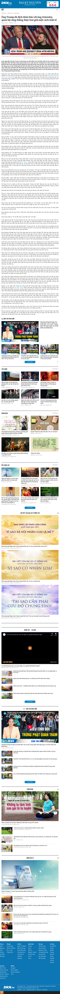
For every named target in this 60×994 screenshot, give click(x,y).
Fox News (24, 162)
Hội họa (29, 948)
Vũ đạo (29, 958)
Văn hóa (42, 502)
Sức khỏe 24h (3, 978)
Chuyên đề (19, 956)
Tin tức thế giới (10, 946)
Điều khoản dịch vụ (31, 989)
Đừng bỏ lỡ (30, 858)
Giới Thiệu (10, 5)
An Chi (3, 22)
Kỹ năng (3, 387)
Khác (15, 839)
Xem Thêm (30, 362)
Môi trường (42, 387)
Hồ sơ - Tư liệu (9, 950)
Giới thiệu (19, 989)
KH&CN (12, 966)
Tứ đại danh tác (20, 954)
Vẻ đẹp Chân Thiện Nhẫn (6, 435)
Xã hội (1, 950)
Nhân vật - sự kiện (5, 667)
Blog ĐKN (52, 958)
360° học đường (42, 958)
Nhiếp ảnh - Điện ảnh (32, 952)
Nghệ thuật (33, 455)
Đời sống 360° (53, 946)
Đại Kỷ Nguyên (46, 986)
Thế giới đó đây (10, 952)
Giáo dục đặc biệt (42, 948)
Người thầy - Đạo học (43, 950)
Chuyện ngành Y (3, 972)
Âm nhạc (30, 946)
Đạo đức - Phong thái (21, 946)
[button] (58, 362)
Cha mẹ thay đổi (42, 954)
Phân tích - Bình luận (13, 13)
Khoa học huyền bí (14, 970)
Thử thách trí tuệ (42, 946)
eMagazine (30, 789)
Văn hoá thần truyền (25, 485)
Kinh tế (1, 946)
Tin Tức (2, 747)
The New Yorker (18, 287)
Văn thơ (29, 956)
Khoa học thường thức (15, 972)
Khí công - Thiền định (4, 974)
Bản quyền (44, 989)
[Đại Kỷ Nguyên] (6, 2)
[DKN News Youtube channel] (50, 5)
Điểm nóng (3, 403)
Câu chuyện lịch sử (5, 456)
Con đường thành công (43, 952)
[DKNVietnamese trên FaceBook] (49, 3)
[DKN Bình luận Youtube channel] (53, 5)
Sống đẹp (52, 952)
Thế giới (3, 13)
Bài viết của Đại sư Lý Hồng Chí (30, 513)
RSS (24, 989)
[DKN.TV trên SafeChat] (47, 3)
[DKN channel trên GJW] (54, 3)
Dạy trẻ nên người (42, 956)
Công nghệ (13, 968)
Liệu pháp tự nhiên (3, 976)
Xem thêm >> (56, 369)
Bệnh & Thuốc (3, 968)
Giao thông (2, 954)
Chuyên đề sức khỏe (4, 970)
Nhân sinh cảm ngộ (21, 948)
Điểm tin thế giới (24, 387)
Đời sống (42, 483)
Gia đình (51, 948)
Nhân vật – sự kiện (30, 630)
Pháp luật (2, 952)
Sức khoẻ (52, 962)
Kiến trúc (30, 950)
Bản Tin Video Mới (31, 709)
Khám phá (52, 954)
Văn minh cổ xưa (31, 954)
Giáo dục (41, 944)
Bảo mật (39, 989)
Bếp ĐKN (32, 433)
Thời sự (22, 405)
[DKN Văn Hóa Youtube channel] (55, 5)
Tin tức (12, 974)
